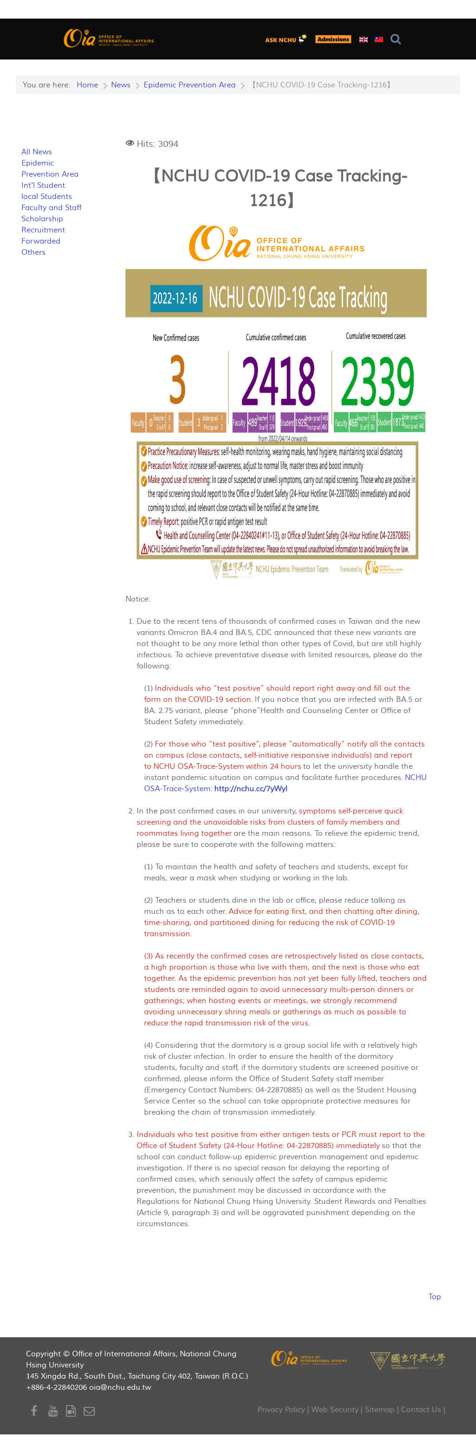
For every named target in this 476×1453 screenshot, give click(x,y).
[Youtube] (57, 1411)
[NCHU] (407, 1360)
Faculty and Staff (51, 207)
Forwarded (40, 241)
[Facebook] (39, 1411)
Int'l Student (43, 185)
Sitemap (380, 1409)
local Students (46, 196)
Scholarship (42, 219)
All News (36, 152)
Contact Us (421, 1409)
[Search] (397, 39)
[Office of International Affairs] (109, 37)
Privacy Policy (281, 1409)
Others (33, 252)
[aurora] (288, 38)
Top (435, 1296)
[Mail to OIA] (91, 1411)
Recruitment (43, 230)
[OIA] (310, 1357)
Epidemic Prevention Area (50, 169)
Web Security (334, 1409)
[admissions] (333, 38)
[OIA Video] (75, 1411)
